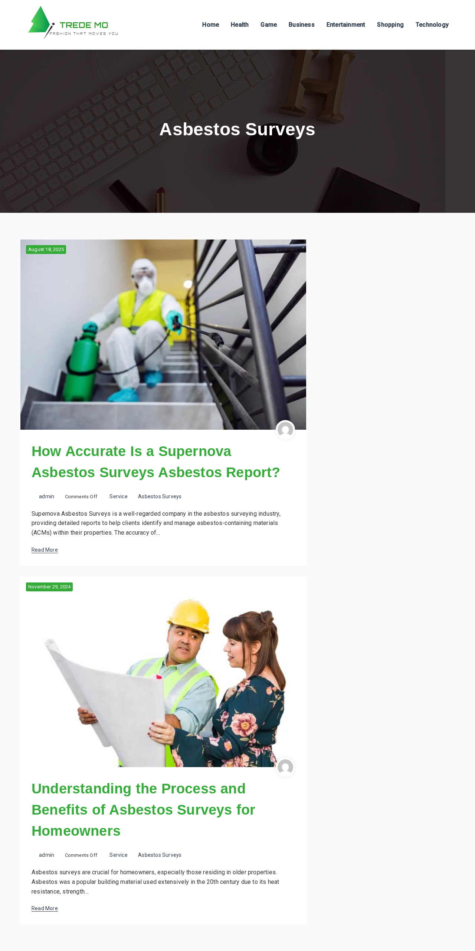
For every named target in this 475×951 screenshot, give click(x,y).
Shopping (390, 24)
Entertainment (346, 24)
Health (240, 24)
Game (269, 24)
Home (210, 24)
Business (302, 24)
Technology (432, 24)
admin (46, 496)
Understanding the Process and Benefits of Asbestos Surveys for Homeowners (143, 810)
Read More (45, 550)
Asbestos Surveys (159, 496)
